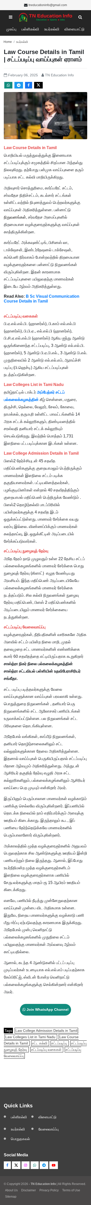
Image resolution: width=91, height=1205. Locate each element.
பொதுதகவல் (20, 1139)
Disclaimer (28, 1190)
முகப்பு (11, 29)
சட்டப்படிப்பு (59, 1043)
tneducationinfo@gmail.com (48, 5)
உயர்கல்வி (51, 29)
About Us (11, 1190)
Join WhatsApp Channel (47, 1009)
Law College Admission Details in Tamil (46, 1031)
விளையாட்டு (74, 29)
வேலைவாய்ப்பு (48, 1129)
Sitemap (10, 1196)
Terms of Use (71, 1190)
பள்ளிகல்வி (30, 29)
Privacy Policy (49, 1190)
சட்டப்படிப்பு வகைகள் (46, 1050)
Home (8, 42)
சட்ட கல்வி (40, 1043)
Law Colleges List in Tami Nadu (30, 1037)
